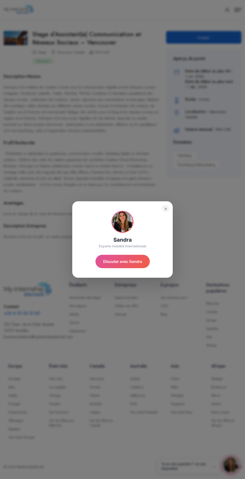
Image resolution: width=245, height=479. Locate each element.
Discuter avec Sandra (122, 261)
